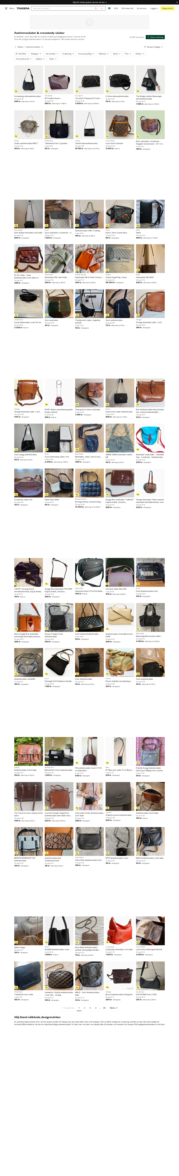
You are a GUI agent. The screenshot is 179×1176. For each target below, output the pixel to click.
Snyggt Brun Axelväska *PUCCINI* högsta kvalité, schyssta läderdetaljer (58, 590)
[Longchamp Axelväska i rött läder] (120, 930)
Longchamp (110, 947)
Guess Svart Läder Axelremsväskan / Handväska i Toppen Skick (120, 412)
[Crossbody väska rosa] (28, 483)
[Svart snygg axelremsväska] (28, 438)
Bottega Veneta (80, 499)
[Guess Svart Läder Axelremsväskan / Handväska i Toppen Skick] (120, 393)
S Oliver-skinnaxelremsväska (117, 96)
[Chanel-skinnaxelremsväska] (89, 124)
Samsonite (79, 588)
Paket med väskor (52, 500)
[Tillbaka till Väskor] (15, 47)
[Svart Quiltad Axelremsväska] (89, 617)
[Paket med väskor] (59, 483)
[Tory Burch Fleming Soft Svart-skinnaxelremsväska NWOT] (89, 79)
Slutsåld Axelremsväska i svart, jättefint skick (57, 949)
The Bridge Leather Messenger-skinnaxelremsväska (149, 97)
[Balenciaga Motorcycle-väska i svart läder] (150, 617)
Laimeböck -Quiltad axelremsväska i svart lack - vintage (59, 993)
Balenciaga (140, 633)
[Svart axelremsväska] (120, 303)
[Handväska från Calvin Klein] (59, 258)
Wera (107, 767)
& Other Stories (80, 275)
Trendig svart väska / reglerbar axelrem (87, 321)
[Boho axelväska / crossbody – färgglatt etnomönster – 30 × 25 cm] (150, 124)
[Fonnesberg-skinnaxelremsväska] (28, 79)
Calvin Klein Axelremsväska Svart (88, 860)
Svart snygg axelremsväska (25, 455)
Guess (108, 409)
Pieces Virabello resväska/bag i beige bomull (118, 681)
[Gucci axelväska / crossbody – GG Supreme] (59, 214)
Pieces (108, 678)
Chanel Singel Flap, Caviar (116, 277)
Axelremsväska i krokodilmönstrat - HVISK (120, 635)
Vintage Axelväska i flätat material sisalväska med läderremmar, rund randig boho (150, 501)
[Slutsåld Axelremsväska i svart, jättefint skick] (59, 930)
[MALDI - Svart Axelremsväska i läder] (89, 975)
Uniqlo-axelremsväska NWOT (26, 143)
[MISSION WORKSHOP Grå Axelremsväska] (28, 841)
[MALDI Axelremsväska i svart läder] (150, 841)
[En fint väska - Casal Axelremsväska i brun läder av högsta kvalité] (28, 258)
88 (104, 1008)
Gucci (47, 230)
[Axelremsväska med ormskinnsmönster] (59, 841)
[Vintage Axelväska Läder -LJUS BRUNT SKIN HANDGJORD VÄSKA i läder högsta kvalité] (150, 303)
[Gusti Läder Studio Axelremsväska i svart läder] (89, 796)
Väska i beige (19, 947)
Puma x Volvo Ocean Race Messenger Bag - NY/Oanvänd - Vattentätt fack (119, 233)
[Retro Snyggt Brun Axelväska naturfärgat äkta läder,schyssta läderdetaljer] (28, 617)
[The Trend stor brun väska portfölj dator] (28, 796)
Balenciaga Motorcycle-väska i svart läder (148, 636)
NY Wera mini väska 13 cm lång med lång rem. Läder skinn (120, 770)
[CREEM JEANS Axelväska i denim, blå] (120, 438)
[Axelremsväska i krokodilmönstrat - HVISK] (120, 617)
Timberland (49, 141)
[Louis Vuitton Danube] (120, 124)
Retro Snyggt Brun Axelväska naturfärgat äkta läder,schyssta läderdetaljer (27, 635)
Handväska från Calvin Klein (56, 277)
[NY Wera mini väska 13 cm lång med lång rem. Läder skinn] (120, 751)
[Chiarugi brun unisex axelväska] (89, 393)
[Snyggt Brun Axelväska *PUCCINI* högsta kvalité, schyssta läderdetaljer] (59, 572)
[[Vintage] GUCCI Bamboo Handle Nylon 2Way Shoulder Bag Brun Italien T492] (59, 662)
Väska (138, 233)
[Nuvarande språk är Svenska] (109, 8)
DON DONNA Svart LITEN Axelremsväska (146, 994)
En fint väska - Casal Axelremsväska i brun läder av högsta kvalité (26, 276)
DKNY (138, 230)
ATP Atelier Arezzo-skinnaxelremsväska (53, 98)
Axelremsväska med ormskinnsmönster (53, 859)
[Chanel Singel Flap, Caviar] (120, 258)
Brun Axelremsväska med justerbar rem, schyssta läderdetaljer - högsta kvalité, (150, 410)
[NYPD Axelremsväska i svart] (120, 841)
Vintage (138, 320)
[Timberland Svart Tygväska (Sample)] (59, 124)
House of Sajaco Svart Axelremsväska (54, 635)
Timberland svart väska (23, 994)
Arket (47, 947)
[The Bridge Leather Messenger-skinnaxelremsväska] (150, 79)
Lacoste (108, 812)
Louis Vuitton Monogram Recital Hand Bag (149, 949)
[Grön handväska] (59, 303)
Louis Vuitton (110, 141)
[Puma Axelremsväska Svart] (150, 572)
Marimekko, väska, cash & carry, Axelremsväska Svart (88, 457)
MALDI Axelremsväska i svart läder (150, 858)
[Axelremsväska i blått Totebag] (89, 214)
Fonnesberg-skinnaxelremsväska (27, 96)
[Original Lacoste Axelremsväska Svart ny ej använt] (120, 796)
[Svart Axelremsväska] (89, 662)
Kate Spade (18, 230)
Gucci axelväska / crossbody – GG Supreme (59, 233)
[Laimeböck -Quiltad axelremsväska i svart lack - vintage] (59, 975)
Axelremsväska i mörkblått (24, 679)
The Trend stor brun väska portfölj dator (28, 814)
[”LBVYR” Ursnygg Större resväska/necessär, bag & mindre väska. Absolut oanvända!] (28, 572)
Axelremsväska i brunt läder (25, 770)
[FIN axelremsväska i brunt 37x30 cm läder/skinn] (89, 751)
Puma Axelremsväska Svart (147, 591)
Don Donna (140, 992)
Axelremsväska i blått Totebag (87, 231)
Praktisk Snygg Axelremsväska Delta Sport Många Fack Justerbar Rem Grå (150, 769)
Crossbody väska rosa (23, 500)
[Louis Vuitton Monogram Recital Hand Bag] (150, 930)
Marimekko (79, 454)
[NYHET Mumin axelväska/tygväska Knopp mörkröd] (59, 393)
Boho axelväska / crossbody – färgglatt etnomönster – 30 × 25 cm (149, 142)
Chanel (77, 141)
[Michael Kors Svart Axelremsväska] (59, 751)
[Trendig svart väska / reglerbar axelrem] (89, 303)
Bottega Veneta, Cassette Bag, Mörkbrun (88, 502)
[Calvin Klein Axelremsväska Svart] (89, 841)
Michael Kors (49, 767)
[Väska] (150, 214)
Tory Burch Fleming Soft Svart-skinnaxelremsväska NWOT (87, 98)
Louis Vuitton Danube (114, 143)
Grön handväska (51, 320)
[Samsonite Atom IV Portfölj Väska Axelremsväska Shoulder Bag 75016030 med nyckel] (89, 572)
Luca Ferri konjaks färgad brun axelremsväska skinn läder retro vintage (57, 814)
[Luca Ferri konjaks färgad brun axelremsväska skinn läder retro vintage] (59, 796)
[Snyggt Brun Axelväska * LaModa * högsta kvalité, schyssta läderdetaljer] (120, 483)
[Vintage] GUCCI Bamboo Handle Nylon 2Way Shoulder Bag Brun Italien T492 (58, 681)
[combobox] (64, 8)
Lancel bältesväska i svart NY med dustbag (28, 322)
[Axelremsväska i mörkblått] (28, 662)
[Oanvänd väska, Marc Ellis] (120, 572)
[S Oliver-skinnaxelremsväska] (120, 79)
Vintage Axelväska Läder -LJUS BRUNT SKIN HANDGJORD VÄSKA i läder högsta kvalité (150, 322)
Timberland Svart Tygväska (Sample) (56, 143)
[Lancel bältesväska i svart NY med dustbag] (28, 303)
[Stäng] (177, 2)
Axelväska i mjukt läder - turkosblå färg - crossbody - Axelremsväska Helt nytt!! (150, 456)
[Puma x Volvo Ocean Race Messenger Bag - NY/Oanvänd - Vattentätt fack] (120, 214)
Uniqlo (16, 141)
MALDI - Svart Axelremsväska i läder (87, 993)
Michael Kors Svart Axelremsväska (58, 770)
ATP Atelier (48, 96)
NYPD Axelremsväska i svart (117, 858)
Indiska (16, 767)
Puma (108, 230)
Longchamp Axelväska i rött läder (119, 949)
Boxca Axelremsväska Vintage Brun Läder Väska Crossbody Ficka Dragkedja (120, 994)
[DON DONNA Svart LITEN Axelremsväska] (150, 975)
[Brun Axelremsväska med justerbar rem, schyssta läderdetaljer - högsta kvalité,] (150, 393)
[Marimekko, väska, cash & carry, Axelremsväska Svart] (89, 438)
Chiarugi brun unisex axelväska (87, 409)
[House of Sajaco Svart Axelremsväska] (59, 617)
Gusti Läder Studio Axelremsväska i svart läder (89, 814)
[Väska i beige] (28, 930)
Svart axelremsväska (114, 320)
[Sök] (95, 8)
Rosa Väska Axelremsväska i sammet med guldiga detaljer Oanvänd (87, 948)
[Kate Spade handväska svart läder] (28, 214)
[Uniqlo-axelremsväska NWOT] (28, 124)
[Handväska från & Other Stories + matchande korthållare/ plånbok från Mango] (89, 258)
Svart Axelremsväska (83, 679)
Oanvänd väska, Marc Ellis (116, 589)
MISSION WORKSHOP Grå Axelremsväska (24, 859)
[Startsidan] (23, 8)
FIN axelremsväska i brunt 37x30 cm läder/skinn (88, 769)
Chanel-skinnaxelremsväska (86, 143)
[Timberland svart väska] (28, 975)
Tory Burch (79, 96)
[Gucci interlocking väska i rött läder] (59, 438)
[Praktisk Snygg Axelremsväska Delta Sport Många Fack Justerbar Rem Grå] (150, 751)
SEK (116, 8)
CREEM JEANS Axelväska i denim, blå (119, 456)
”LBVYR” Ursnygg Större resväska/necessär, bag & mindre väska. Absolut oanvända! (27, 590)
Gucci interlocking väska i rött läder (57, 457)
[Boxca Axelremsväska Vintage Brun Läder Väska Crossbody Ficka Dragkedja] (120, 975)
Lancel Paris (18, 320)
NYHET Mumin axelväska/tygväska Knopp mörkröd (59, 410)
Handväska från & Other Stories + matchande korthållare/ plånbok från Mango (89, 277)
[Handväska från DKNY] (150, 258)
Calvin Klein (49, 275)
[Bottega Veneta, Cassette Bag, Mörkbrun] (89, 483)
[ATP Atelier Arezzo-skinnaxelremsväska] (59, 79)
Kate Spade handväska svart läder (28, 233)
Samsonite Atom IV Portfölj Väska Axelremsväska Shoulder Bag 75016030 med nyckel (88, 591)
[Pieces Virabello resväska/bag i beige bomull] (120, 662)
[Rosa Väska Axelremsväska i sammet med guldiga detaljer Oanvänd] (89, 930)
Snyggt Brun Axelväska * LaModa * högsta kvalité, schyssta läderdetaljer (120, 501)
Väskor (20, 47)
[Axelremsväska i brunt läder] (28, 751)
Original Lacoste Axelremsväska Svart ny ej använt (118, 815)
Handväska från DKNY (145, 277)
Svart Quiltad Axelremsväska (86, 634)
